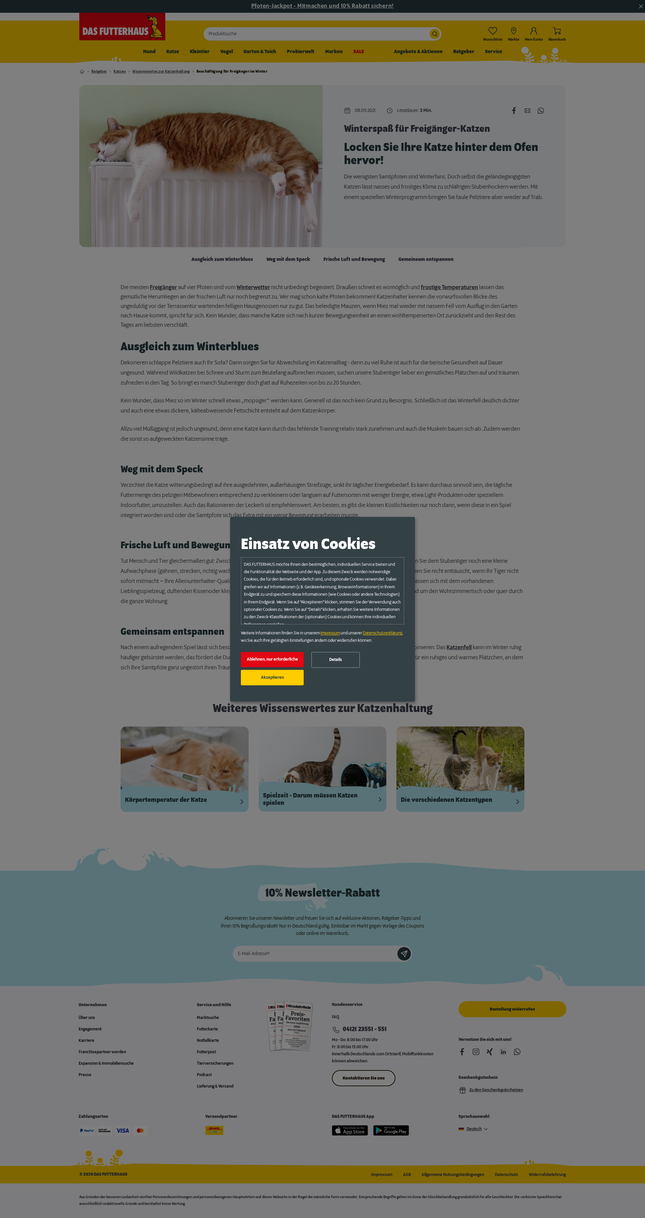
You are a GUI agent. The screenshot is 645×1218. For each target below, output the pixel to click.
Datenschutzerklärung (382, 633)
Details (335, 660)
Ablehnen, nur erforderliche (272, 659)
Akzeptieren (272, 677)
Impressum (330, 633)
